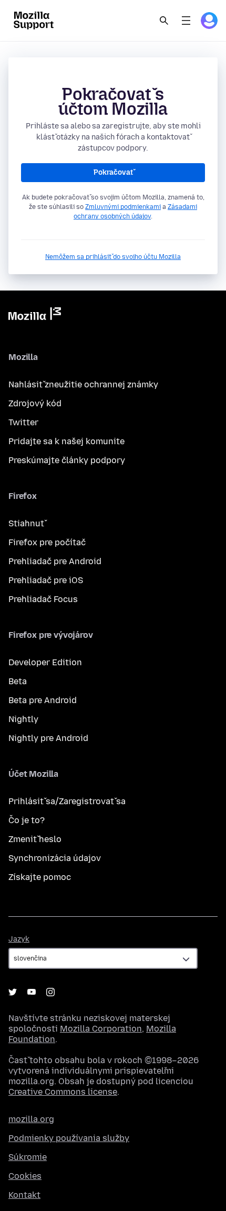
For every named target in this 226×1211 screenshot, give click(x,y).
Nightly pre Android (48, 738)
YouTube (31, 992)
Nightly (23, 719)
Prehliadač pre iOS (45, 580)
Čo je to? (26, 820)
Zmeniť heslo (34, 839)
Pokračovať (113, 172)
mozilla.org (31, 1119)
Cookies (25, 1176)
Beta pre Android (42, 700)
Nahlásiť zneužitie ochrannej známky (83, 384)
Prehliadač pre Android (54, 561)
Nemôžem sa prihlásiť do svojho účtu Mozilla (113, 257)
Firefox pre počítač (47, 542)
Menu (186, 20)
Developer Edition (45, 662)
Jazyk (18, 939)
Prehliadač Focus (43, 599)
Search (164, 20)
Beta (17, 681)
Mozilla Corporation (101, 1029)
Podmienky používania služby (68, 1138)
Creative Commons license (62, 1092)
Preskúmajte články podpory (66, 460)
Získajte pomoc (39, 877)
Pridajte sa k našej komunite (66, 441)
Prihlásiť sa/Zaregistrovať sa (67, 801)
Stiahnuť (26, 523)
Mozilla (34, 315)
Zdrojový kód (34, 403)
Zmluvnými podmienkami (123, 207)
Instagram (50, 992)
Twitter (23, 422)
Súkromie (27, 1157)
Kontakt (24, 1195)
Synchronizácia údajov (54, 858)
